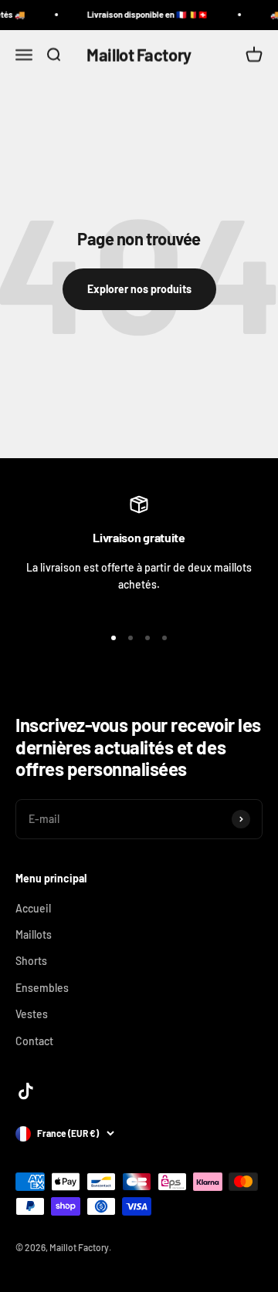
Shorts (31, 960)
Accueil (33, 908)
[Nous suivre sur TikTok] (25, 1091)
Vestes (31, 1013)
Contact (34, 1040)
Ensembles (42, 987)
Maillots (33, 934)
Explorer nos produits (139, 288)
